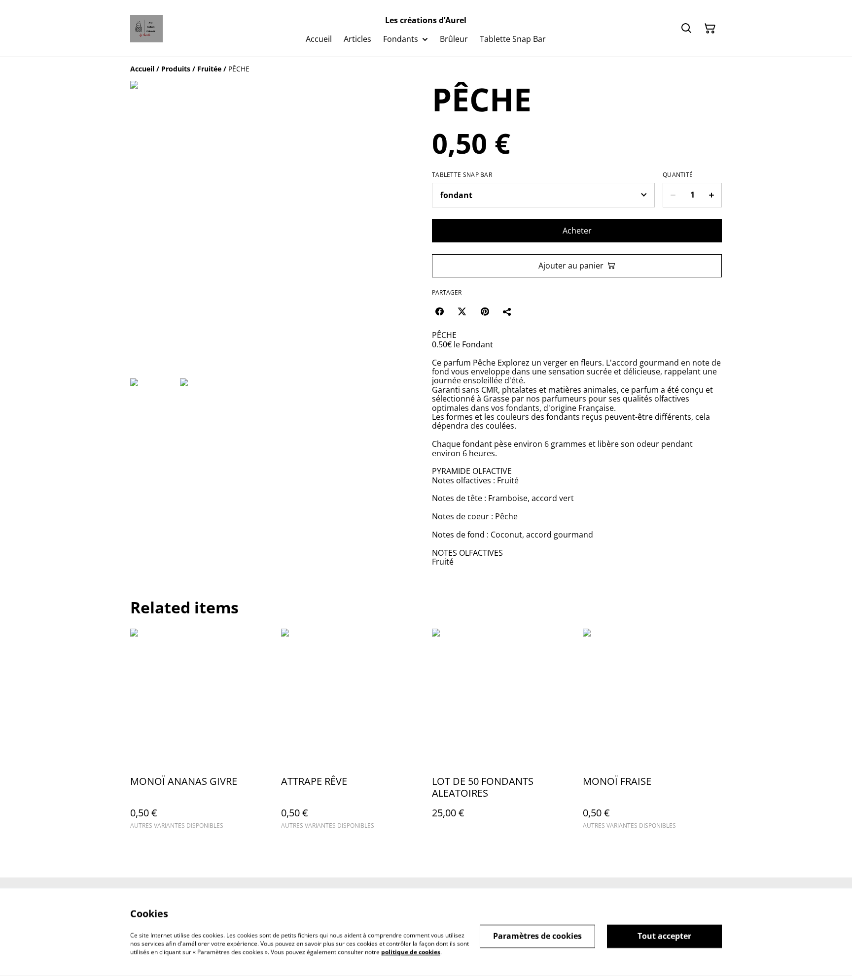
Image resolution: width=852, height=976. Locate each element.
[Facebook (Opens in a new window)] (439, 311)
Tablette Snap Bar (462, 174)
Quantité (678, 174)
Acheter (577, 230)
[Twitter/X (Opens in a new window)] (462, 311)
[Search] (686, 28)
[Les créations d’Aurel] (146, 28)
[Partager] (507, 311)
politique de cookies (410, 951)
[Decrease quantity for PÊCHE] (673, 195)
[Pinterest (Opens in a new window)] (484, 311)
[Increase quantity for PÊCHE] (712, 195)
